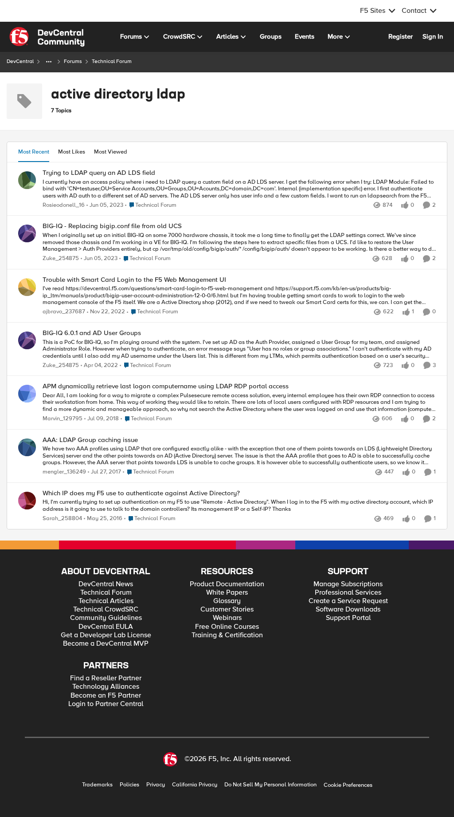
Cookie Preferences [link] (348, 785)
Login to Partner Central (105, 704)
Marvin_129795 (62, 418)
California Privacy (194, 784)
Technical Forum (106, 592)
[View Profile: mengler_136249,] (27, 447)
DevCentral (20, 61)
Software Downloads (348, 609)
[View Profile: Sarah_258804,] (27, 500)
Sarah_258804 (62, 518)
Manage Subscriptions (348, 584)
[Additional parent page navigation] (48, 61)
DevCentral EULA (105, 627)
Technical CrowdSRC (105, 609)
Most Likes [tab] (71, 151)
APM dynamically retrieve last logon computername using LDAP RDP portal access (166, 386)
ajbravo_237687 (64, 311)
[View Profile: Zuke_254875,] (27, 233)
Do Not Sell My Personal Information (270, 784)
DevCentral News (105, 584)
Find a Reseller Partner (105, 678)
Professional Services (348, 592)
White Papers (227, 592)
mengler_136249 (64, 472)
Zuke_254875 (61, 258)
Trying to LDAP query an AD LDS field (99, 173)
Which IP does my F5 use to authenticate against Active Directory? (141, 493)
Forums (73, 61)
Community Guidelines (106, 618)
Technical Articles (105, 601)
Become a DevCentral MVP (106, 643)
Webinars (227, 618)
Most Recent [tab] (33, 151)
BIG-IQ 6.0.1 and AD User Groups (92, 333)
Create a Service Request (348, 601)
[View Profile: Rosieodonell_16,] (27, 180)
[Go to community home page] (47, 36)
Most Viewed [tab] (110, 151)
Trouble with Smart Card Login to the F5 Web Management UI (134, 280)
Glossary (227, 601)
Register (400, 36)
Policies (129, 784)
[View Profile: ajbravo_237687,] (27, 287)
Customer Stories (227, 609)
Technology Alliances (105, 687)
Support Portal (348, 618)
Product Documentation (227, 584)
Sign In (433, 36)
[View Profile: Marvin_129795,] (27, 394)
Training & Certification (227, 635)
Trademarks (97, 784)
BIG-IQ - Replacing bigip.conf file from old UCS (112, 226)
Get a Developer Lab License (106, 635)
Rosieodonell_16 (64, 205)
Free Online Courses (227, 627)
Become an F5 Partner (105, 695)
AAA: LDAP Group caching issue (90, 440)
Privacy (155, 784)
